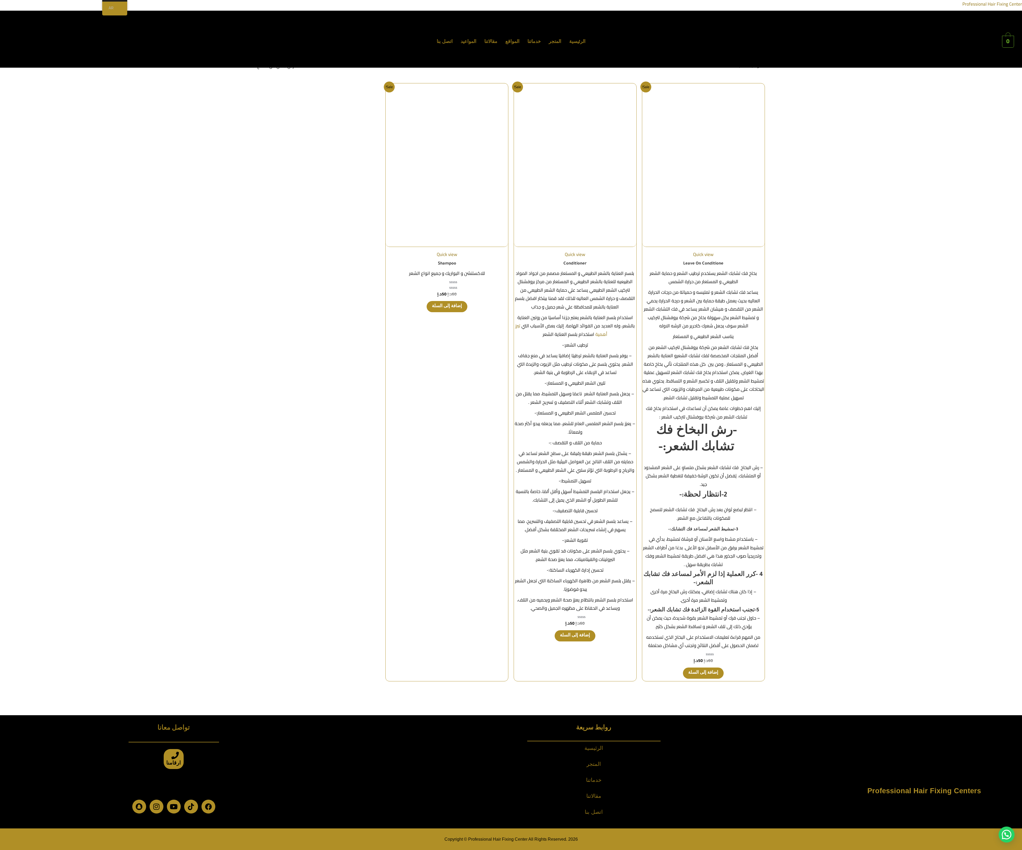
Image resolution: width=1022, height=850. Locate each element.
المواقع (512, 41)
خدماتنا (534, 41)
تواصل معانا (174, 728)
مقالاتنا (490, 41)
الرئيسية (577, 41)
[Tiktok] (191, 807)
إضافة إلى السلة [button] (703, 673)
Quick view (703, 254)
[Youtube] (174, 807)
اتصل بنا (445, 41)
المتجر (555, 41)
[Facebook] (208, 807)
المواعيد (468, 41)
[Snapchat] (139, 807)
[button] (1007, 835)
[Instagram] (156, 807)
